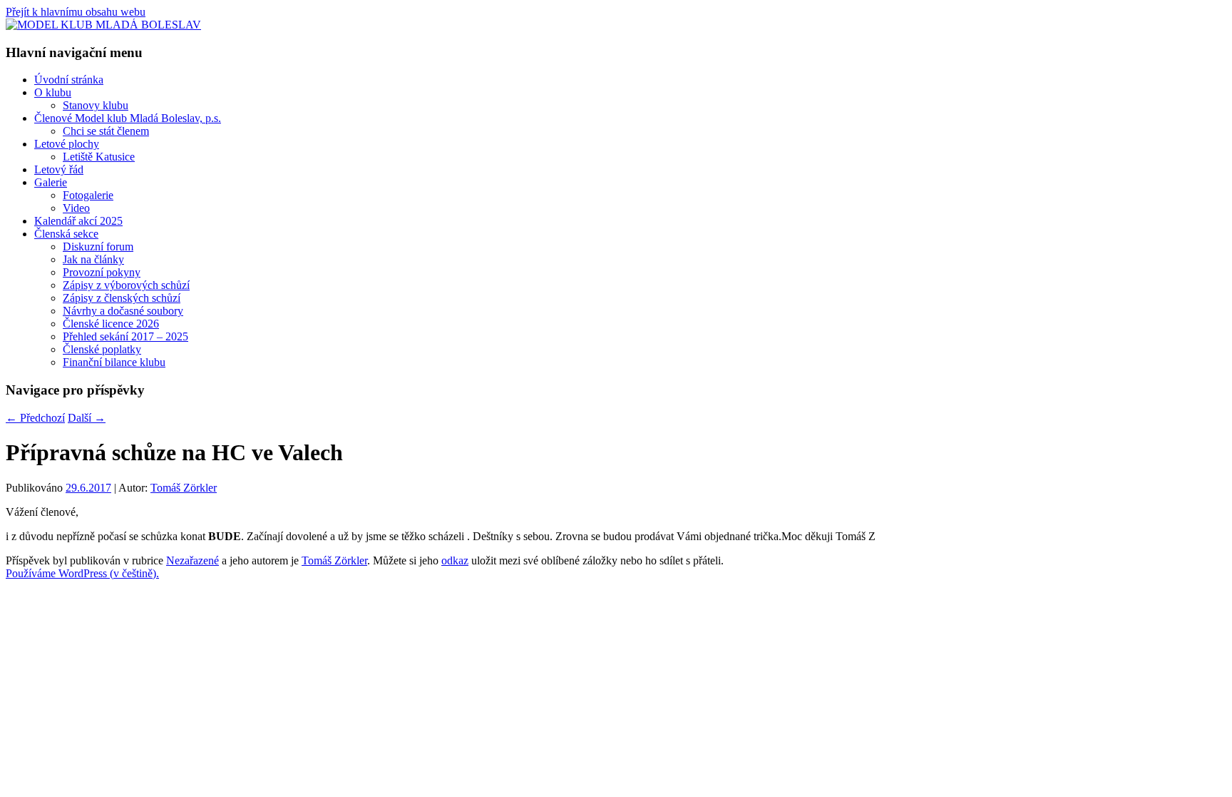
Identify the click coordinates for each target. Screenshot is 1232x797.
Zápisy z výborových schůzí (126, 285)
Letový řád (58, 169)
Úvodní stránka (68, 79)
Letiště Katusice (99, 157)
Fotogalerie (88, 195)
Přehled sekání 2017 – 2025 (125, 336)
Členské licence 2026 (111, 324)
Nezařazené (192, 560)
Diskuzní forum (98, 246)
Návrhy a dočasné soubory (123, 311)
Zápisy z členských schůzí (121, 298)
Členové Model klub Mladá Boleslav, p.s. (127, 118)
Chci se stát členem (106, 131)
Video (76, 208)
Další (87, 418)
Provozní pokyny (101, 272)
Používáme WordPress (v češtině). (82, 573)
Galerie (50, 182)
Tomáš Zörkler (183, 488)
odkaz (454, 560)
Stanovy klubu (95, 105)
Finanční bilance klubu (114, 362)
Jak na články (93, 259)
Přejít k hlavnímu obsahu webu (75, 12)
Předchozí (35, 418)
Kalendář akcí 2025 (78, 221)
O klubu (52, 92)
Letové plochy (66, 144)
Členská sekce (66, 234)
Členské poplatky (102, 349)
